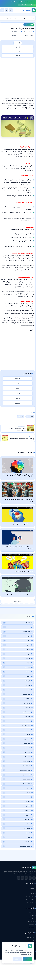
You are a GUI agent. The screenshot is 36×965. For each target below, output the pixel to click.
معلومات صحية (30, 937)
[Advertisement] (18, 77)
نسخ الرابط (17, 51)
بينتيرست (17, 403)
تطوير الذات (20, 417)
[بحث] (11, 10)
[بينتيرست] (25, 5)
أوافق (27, 959)
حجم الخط (17, 43)
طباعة (16, 55)
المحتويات (17, 47)
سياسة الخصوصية (30, 897)
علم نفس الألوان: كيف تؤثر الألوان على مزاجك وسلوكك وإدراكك (18, 476)
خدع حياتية (31, 927)
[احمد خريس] (34, 5)
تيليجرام (17, 393)
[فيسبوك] (31, 5)
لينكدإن (17, 398)
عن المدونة (31, 891)
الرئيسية (32, 888)
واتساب (17, 388)
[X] (28, 5)
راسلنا (32, 894)
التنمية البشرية (28, 25)
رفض (16, 959)
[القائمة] (2, 10)
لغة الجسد (31, 924)
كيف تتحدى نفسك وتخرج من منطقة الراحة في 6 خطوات (17, 594)
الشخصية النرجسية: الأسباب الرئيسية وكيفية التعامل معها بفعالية (18, 548)
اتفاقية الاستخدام (30, 900)
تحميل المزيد (17, 601)
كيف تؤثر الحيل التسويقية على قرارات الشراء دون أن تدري (18, 500)
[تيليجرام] (22, 5)
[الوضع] (6, 10)
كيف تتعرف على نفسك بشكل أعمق (23, 524)
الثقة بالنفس (31, 918)
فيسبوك (17, 378)
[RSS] (19, 5)
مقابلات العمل (30, 921)
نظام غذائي (31, 940)
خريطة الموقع (30, 902)
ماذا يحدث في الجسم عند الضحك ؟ (24, 571)
